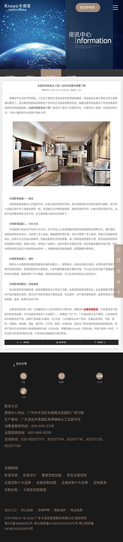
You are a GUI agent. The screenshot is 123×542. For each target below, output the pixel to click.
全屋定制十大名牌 (75, 483)
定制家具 (99, 483)
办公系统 (27, 510)
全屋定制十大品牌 (17, 483)
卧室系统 (11, 475)
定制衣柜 (11, 490)
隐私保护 (60, 510)
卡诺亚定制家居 (34, 490)
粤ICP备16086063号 (18, 523)
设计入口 (10, 510)
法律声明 (44, 510)
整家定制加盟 (52, 475)
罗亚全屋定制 (77, 475)
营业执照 (76, 510)
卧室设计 (29, 475)
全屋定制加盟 (46, 483)
